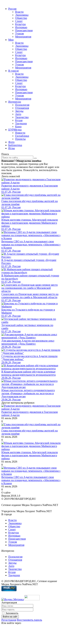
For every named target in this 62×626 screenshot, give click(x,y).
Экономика (21, 14)
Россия (12, 8)
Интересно (14, 101)
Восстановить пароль (29, 619)
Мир (11, 39)
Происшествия (24, 30)
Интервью (21, 27)
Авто (18, 114)
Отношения (22, 107)
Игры (11, 148)
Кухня (18, 120)
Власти (19, 11)
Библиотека (15, 145)
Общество (21, 18)
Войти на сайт (10, 616)
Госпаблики (22, 135)
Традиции (21, 123)
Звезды (19, 111)
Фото (11, 142)
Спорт (19, 21)
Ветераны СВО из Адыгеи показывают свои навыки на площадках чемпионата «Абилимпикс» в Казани (31, 480)
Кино (18, 126)
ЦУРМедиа (15, 129)
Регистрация (8, 619)
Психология (22, 104)
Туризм (19, 33)
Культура (20, 24)
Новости (20, 132)
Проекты (20, 138)
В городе (13, 70)
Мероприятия (23, 36)
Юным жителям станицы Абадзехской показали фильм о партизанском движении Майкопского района (29, 455)
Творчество (22, 117)
